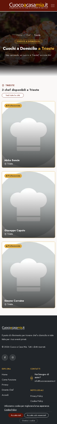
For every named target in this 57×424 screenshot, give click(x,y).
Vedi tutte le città (13, 95)
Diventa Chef (8, 389)
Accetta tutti (16, 415)
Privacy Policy (36, 396)
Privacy (5, 384)
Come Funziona (9, 379)
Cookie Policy (36, 401)
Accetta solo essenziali (36, 415)
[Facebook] (5, 357)
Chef (28, 35)
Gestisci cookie (28, 420)
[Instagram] (13, 357)
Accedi (5, 395)
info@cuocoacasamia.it (45, 381)
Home (19, 35)
